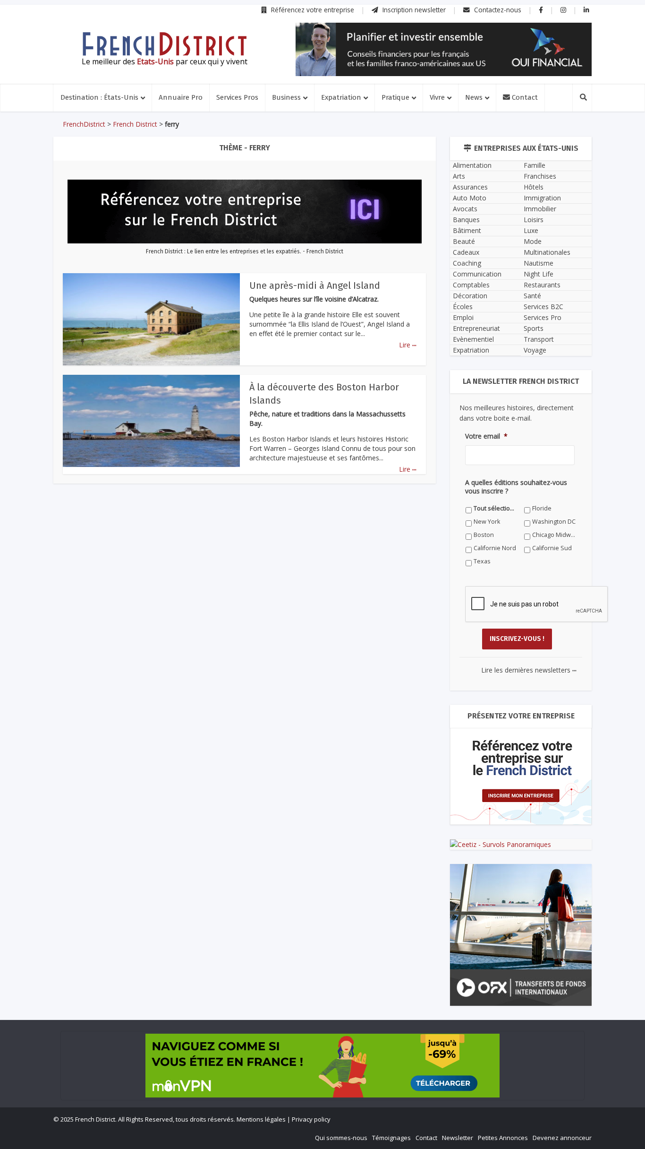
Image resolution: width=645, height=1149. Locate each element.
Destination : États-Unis (99, 97)
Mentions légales (261, 1119)
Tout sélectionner (496, 508)
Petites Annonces (503, 1137)
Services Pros (237, 97)
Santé (532, 295)
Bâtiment (467, 230)
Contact (524, 97)
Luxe (531, 230)
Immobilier (540, 208)
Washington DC (554, 522)
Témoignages (391, 1137)
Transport (539, 339)
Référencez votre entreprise (311, 9)
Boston (484, 535)
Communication (477, 273)
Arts (459, 176)
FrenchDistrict (84, 124)
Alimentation (472, 165)
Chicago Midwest (554, 535)
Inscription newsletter (413, 9)
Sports (533, 328)
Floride (542, 508)
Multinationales (547, 252)
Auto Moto (469, 197)
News (474, 97)
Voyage (535, 350)
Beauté (464, 241)
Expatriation (341, 97)
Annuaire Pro (181, 97)
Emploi (463, 317)
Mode (533, 241)
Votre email (486, 436)
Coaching (467, 263)
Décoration (470, 295)
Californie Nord (495, 548)
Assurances (470, 186)
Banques (466, 219)
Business (286, 97)
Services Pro (542, 317)
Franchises (540, 176)
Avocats (465, 208)
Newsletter (457, 1137)
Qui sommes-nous (341, 1137)
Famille (534, 165)
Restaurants (542, 284)
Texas (482, 561)
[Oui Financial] (444, 49)
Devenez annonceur (562, 1137)
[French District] (164, 44)
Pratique (395, 97)
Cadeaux (466, 252)
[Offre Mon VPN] (322, 1065)
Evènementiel (473, 339)
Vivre (437, 97)
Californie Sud (552, 548)
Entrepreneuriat (476, 328)
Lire (407, 344)
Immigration (542, 197)
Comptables (471, 284)
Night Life (538, 273)
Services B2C (543, 306)
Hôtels (533, 186)
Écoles (463, 306)
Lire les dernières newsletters (529, 669)
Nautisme (538, 263)
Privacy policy (311, 1119)
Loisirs (533, 219)
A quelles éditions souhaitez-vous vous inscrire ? (516, 486)
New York (487, 522)
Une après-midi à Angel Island (314, 285)
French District (135, 124)
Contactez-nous (496, 9)
